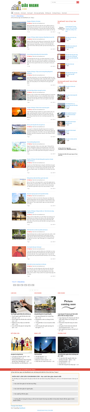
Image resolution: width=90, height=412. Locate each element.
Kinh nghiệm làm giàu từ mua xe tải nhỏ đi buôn (71, 113)
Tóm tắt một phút (16, 358)
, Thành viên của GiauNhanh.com (36, 23)
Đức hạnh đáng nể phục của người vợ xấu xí (36, 90)
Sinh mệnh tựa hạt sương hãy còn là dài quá (36, 264)
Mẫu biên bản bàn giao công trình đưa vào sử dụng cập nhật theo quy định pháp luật (72, 56)
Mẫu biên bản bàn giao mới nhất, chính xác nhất (71, 73)
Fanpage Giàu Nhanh (16, 405)
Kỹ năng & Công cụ (56, 13)
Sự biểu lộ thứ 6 (39, 358)
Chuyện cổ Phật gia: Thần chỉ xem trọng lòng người (38, 107)
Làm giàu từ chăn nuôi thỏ (71, 139)
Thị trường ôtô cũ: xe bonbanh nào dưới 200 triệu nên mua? (72, 105)
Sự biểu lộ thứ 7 (63, 363)
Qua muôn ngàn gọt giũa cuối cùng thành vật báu (37, 193)
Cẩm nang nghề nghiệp (39, 13)
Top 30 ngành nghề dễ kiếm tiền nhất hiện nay (21, 314)
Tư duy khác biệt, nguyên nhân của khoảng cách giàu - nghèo (68, 355)
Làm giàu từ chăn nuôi (70, 86)
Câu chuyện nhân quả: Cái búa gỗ (34, 247)
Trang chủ (13, 16)
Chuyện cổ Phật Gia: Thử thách (33, 21)
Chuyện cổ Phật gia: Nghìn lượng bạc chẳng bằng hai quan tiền (40, 37)
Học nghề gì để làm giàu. (21, 394)
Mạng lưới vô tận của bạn (41, 359)
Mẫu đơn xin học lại (70, 64)
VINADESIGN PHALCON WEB (45, 410)
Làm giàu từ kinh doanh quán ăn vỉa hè (71, 122)
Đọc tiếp (53, 49)
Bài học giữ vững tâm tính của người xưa (36, 124)
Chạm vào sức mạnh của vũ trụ (43, 361)
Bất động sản (48, 13)
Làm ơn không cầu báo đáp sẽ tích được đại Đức (37, 54)
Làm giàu (13, 293)
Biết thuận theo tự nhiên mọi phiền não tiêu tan (37, 229)
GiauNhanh (22, 408)
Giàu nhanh (64, 13)
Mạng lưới (37, 333)
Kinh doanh (23, 13)
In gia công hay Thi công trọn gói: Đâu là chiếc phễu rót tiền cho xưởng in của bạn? (71, 29)
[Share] (14, 285)
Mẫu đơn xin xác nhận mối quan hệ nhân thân (71, 46)
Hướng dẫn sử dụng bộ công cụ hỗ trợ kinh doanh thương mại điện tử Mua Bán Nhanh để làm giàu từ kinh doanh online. (43, 399)
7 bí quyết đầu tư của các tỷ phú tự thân (45, 322)
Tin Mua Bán (16, 13)
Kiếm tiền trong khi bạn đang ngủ (67, 364)
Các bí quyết (30, 13)
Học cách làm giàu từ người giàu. (23, 388)
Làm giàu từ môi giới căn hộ (17, 354)
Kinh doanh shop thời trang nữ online (68, 322)
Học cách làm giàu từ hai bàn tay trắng (25, 383)
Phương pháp (62, 333)
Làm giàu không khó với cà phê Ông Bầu (42, 314)
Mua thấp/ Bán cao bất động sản (20, 363)
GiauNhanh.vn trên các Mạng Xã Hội (44, 319)
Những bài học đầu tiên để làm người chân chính (37, 178)
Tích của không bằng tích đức (33, 142)
